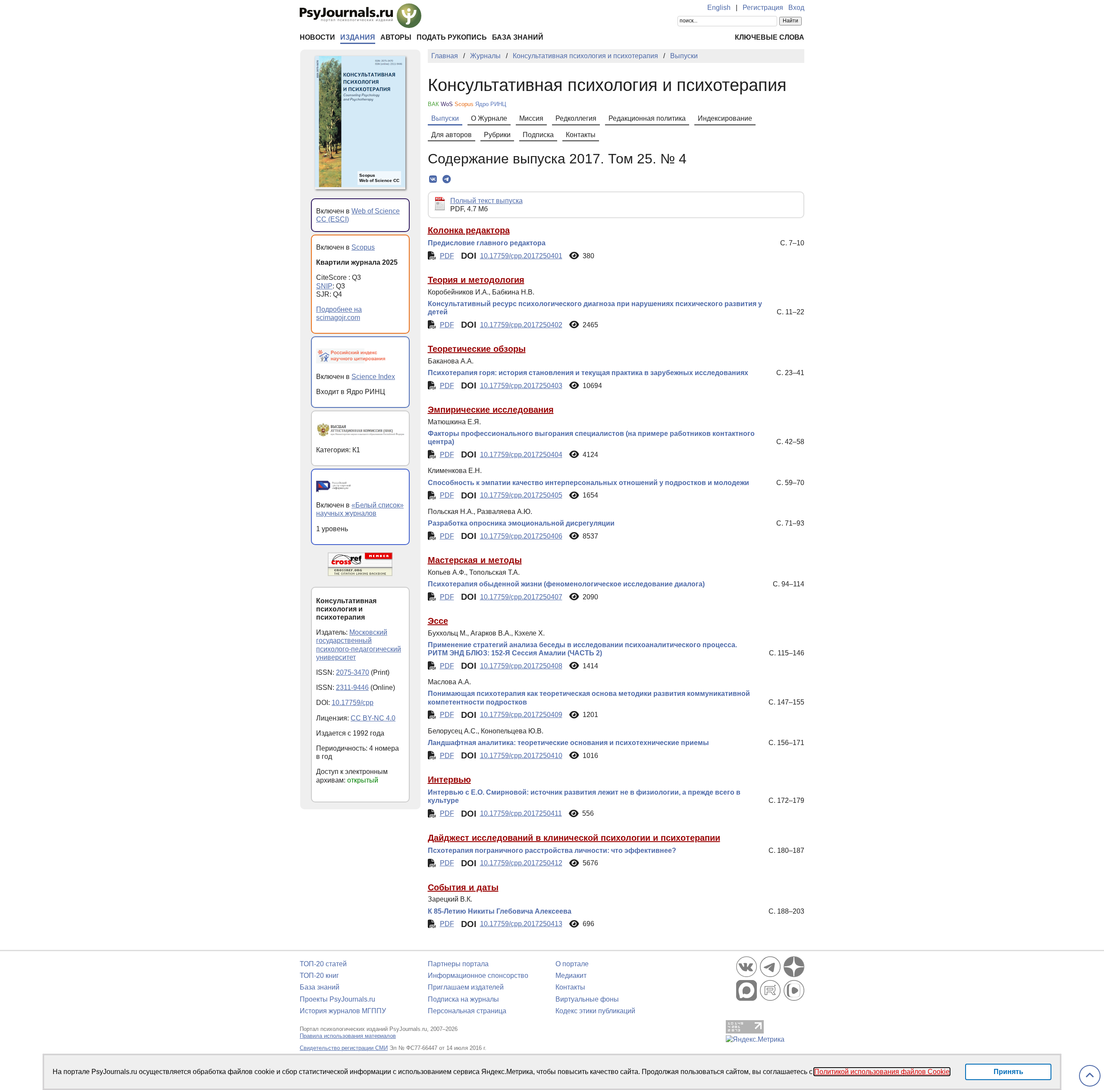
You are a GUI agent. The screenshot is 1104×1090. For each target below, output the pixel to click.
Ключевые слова (769, 37)
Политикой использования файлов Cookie (882, 1071)
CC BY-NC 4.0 (373, 718)
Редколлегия (575, 118)
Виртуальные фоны (587, 999)
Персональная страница (467, 1011)
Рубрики (497, 134)
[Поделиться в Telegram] (446, 179)
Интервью (449, 779)
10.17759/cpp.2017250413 (521, 923)
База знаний (517, 37)
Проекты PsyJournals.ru (337, 999)
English (719, 7)
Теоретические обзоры (477, 349)
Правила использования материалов (348, 1036)
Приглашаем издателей (466, 987)
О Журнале (489, 118)
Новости (317, 37)
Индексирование (725, 118)
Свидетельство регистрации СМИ (344, 1048)
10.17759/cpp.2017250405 (521, 495)
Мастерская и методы (475, 560)
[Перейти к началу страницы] (1090, 1076)
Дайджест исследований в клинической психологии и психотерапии (574, 838)
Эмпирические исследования (491, 409)
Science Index (373, 376)
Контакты (581, 134)
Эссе (438, 621)
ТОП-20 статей (323, 964)
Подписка (538, 134)
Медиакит (570, 975)
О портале (572, 964)
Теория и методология (476, 280)
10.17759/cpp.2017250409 (521, 714)
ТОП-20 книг (319, 975)
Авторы (395, 37)
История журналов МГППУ (343, 1011)
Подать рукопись (452, 37)
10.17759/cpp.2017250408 (521, 666)
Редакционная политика (647, 118)
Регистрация (763, 7)
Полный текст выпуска (486, 200)
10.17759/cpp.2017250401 (521, 256)
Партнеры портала (458, 964)
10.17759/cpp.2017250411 (521, 813)
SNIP (324, 286)
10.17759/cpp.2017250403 (521, 385)
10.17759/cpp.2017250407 (521, 597)
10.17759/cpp (352, 702)
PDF (447, 256)
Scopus (363, 247)
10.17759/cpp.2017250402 (521, 325)
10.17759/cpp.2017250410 (521, 755)
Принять (1008, 1071)
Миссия (531, 118)
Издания (357, 37)
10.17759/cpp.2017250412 (521, 863)
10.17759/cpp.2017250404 (521, 454)
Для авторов (451, 134)
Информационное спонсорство (478, 975)
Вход (796, 7)
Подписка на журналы (463, 999)
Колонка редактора (469, 230)
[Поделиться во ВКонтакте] (433, 179)
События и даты (463, 887)
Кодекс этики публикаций (595, 1011)
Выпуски (445, 118)
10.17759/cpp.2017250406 (521, 536)
